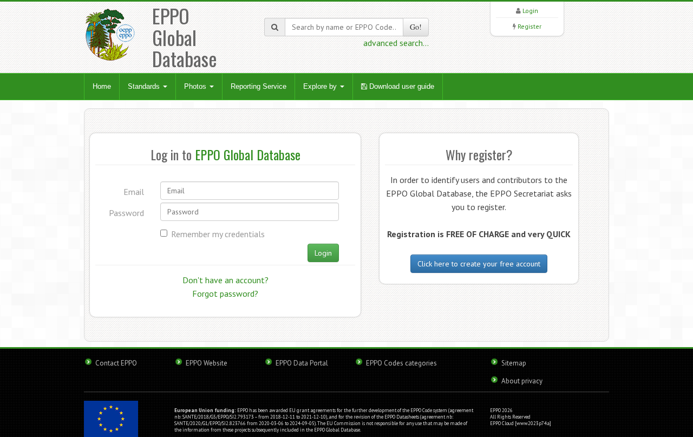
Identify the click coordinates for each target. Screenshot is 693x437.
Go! (416, 27)
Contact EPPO (116, 363)
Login (530, 10)
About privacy (521, 381)
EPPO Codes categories (401, 363)
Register (529, 26)
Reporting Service (258, 86)
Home (102, 86)
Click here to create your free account (478, 264)
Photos (196, 86)
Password (126, 212)
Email (133, 191)
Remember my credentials (218, 234)
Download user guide (400, 86)
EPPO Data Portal (302, 363)
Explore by (321, 86)
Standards (145, 86)
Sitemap (513, 363)
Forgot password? (225, 293)
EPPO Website (206, 363)
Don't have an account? (225, 280)
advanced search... (396, 42)
